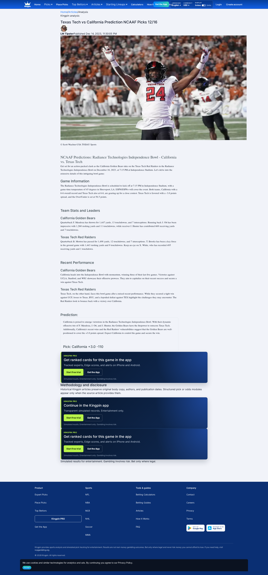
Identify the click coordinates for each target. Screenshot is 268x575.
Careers (190, 502)
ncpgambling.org (42, 550)
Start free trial (73, 372)
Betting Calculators (145, 494)
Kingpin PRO (58, 518)
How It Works (142, 518)
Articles (72, 11)
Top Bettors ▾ (80, 4)
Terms (189, 518)
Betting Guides (143, 502)
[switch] (203, 5)
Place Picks (62, 4)
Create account (234, 4)
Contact (190, 494)
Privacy (190, 510)
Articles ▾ (96, 4)
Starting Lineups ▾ (116, 4)
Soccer (88, 526)
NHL (87, 518)
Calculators (137, 4)
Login (219, 4)
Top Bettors (41, 510)
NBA (87, 502)
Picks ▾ (48, 4)
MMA (87, 534)
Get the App (161, 4)
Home (37, 4)
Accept (27, 567)
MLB (87, 510)
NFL (87, 494)
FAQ (138, 526)
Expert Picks (41, 494)
